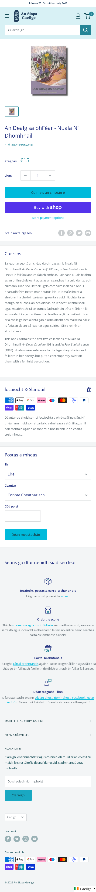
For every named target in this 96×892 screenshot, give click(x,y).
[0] (87, 16)
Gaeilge (11, 817)
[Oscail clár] (7, 16)
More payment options (48, 218)
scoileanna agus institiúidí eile (32, 625)
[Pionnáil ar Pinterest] (70, 233)
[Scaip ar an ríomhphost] (88, 233)
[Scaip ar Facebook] (61, 233)
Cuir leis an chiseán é (48, 192)
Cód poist (11, 506)
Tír (7, 464)
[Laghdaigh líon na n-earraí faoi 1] (25, 175)
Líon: (8, 175)
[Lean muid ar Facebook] (8, 839)
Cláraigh (18, 795)
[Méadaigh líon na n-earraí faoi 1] (50, 175)
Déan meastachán (26, 534)
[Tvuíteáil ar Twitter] (79, 233)
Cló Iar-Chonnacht (19, 145)
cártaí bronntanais (25, 664)
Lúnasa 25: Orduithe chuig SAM (48, 3)
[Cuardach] (85, 30)
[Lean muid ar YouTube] (34, 839)
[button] (85, 889)
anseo (65, 596)
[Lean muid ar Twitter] (17, 839)
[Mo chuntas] (78, 16)
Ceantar (10, 485)
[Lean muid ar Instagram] (25, 839)
